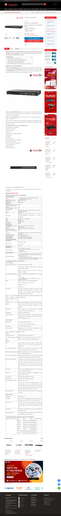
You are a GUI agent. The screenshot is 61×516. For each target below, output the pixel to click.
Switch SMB (37, 12)
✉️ (55, 62)
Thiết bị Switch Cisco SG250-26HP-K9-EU (14, 58)
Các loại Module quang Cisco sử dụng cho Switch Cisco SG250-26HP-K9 (19, 63)
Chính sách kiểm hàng (47, 504)
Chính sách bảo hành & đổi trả (48, 500)
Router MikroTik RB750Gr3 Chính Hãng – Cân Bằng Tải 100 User (48, 175)
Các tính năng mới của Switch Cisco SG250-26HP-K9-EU (17, 59)
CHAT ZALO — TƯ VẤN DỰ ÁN (34, 41)
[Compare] (56, 4)
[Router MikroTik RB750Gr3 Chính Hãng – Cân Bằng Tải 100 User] (54, 173)
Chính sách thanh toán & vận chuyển (49, 498)
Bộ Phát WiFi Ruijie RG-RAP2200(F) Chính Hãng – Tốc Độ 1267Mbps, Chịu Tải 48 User (48, 159)
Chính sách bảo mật (46, 501)
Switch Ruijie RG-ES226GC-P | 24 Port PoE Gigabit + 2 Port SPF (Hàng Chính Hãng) (28, 452)
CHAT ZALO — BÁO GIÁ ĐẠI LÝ (34, 38)
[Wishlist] (53, 4)
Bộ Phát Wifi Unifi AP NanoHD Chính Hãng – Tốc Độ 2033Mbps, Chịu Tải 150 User (48, 143)
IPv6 (6, 136)
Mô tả (7, 48)
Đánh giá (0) (17, 48)
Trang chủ (33, 12)
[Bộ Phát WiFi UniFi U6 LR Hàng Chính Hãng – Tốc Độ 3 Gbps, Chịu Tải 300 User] (54, 150)
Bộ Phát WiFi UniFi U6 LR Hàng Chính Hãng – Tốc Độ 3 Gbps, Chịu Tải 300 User (48, 151)
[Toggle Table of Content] (31, 57)
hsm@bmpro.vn (10, 510)
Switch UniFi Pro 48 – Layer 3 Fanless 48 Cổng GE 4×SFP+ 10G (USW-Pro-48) (8, 452)
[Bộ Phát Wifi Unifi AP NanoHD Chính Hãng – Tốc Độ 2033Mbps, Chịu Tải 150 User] (54, 142)
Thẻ (11, 48)
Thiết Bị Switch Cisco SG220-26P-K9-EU (38, 451)
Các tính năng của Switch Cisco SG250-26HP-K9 (15, 62)
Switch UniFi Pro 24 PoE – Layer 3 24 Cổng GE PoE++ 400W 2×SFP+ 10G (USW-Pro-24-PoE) (18, 452)
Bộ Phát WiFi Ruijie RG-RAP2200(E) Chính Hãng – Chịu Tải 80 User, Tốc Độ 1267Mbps (48, 167)
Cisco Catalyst (42, 12)
